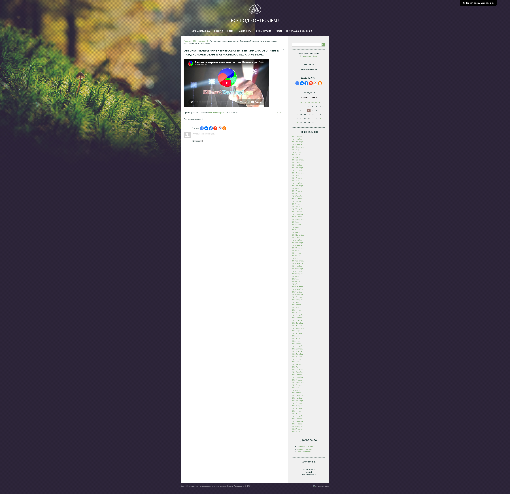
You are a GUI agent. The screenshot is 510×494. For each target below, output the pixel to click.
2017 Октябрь (297, 211)
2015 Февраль (298, 173)
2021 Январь (297, 297)
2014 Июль (296, 157)
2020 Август (296, 284)
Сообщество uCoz (304, 449)
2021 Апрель (297, 305)
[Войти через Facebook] (211, 128)
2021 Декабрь (297, 323)
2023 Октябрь (297, 372)
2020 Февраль (298, 273)
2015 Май (295, 180)
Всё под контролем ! (255, 20)
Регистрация (305, 56)
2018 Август (296, 232)
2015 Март (296, 175)
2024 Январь (297, 380)
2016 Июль (296, 193)
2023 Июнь (296, 364)
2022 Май (295, 336)
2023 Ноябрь (297, 374)
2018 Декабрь (297, 242)
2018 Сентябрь (298, 235)
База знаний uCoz (304, 451)
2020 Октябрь (297, 289)
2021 (195, 41)
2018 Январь (297, 217)
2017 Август (296, 206)
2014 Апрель (297, 152)
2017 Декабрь (297, 214)
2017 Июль (296, 204)
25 (320, 118)
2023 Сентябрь (298, 369)
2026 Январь (297, 424)
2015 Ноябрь (297, 183)
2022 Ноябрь (297, 351)
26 (297, 122)
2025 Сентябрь (298, 416)
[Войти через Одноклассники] (224, 128)
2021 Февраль (298, 299)
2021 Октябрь (297, 318)
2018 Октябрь (297, 237)
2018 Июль (296, 230)
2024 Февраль (298, 382)
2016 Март (296, 188)
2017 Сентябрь (298, 209)
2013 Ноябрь (297, 139)
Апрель (202, 41)
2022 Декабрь (297, 354)
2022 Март (296, 330)
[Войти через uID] (202, 128)
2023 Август (296, 367)
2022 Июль (296, 341)
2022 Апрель (297, 333)
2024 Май (295, 387)
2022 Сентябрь (298, 346)
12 (297, 114)
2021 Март (296, 302)
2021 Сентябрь (298, 315)
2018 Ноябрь (297, 240)
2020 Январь (297, 271)
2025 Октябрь (297, 418)
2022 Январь (297, 325)
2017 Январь (297, 198)
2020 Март (296, 276)
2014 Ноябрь (297, 165)
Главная (187, 41)
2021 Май (295, 307)
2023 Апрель (297, 359)
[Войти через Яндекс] (215, 128)
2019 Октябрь (297, 263)
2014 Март (296, 149)
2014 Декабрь (297, 167)
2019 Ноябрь (297, 266)
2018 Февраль (298, 219)
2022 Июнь (296, 338)
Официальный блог (305, 446)
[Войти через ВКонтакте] (206, 128)
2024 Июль (296, 390)
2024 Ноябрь (297, 398)
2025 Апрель (297, 408)
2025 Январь (297, 403)
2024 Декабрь (297, 400)
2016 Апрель (297, 191)
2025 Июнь (296, 411)
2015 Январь (297, 170)
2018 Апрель (297, 224)
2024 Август (296, 393)
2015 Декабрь (297, 185)
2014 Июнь (296, 154)
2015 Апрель (297, 178)
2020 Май (295, 279)
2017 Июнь (296, 201)
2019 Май (295, 250)
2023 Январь (297, 356)
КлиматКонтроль (217, 112)
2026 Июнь (296, 431)
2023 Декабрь (297, 377)
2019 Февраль (298, 248)
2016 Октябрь (297, 196)
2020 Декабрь (297, 294)
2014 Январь (297, 144)
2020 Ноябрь (297, 292)
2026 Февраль (298, 426)
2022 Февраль (298, 328)
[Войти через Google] (220, 128)
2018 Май (295, 227)
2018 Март (296, 222)
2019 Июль (296, 255)
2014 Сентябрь (298, 160)
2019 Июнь (296, 253)
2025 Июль (296, 413)
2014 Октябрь (297, 162)
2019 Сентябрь (298, 261)
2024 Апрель (297, 385)
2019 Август (296, 258)
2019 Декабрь (297, 268)
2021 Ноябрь (297, 320)
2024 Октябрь (297, 395)
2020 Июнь (296, 281)
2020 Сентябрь (298, 286)
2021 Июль (296, 312)
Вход (315, 56)
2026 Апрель (297, 429)
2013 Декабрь (297, 142)
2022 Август (296, 343)
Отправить (197, 141)
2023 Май (295, 361)
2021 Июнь (296, 310)
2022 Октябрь (297, 349)
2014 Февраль (298, 147)
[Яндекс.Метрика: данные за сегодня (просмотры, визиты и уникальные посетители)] (321, 486)
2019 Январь (297, 245)
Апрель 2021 (308, 97)
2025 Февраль (298, 406)
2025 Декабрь (297, 421)
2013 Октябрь (297, 136)
